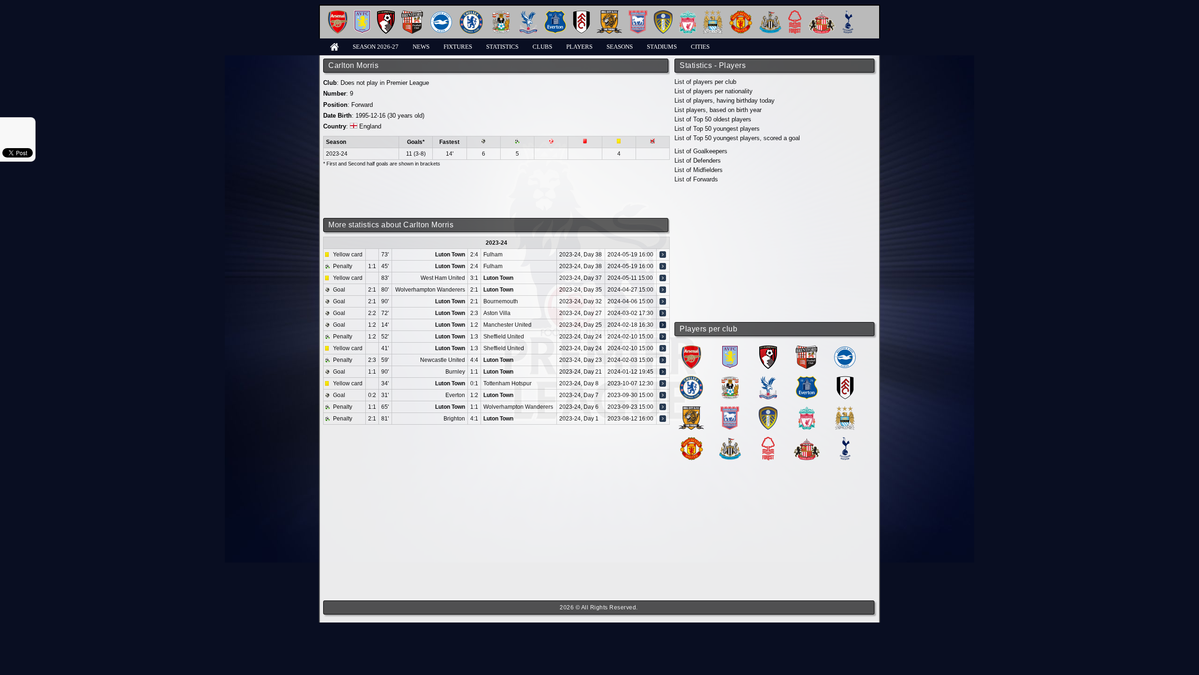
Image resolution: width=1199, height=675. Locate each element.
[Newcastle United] (770, 13)
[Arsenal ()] (691, 348)
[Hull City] (609, 13)
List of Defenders (697, 160)
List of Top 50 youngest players (717, 128)
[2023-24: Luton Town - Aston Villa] (662, 313)
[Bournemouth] (386, 13)
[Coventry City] (500, 13)
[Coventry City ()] (729, 379)
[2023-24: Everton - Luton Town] (662, 395)
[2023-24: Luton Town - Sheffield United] (662, 336)
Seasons (620, 46)
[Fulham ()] (845, 379)
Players (579, 46)
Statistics (502, 46)
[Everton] (555, 13)
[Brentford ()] (806, 348)
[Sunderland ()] (807, 440)
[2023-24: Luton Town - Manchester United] (662, 325)
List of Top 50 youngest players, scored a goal (737, 138)
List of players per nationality (713, 91)
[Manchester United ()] (691, 440)
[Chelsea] (471, 13)
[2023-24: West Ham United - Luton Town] (662, 278)
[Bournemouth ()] (768, 348)
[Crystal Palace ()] (768, 379)
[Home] (334, 46)
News (421, 46)
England (370, 126)
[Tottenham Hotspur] (848, 13)
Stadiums (662, 46)
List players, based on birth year (718, 109)
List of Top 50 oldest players (712, 119)
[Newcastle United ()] (729, 440)
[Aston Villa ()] (730, 348)
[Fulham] (581, 13)
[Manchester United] (740, 13)
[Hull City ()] (691, 409)
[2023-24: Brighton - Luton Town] (662, 418)
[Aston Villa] (362, 13)
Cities (700, 46)
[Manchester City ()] (845, 409)
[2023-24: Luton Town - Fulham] (662, 254)
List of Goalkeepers (700, 151)
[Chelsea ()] (691, 379)
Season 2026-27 (376, 46)
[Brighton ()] (845, 348)
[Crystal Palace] (528, 13)
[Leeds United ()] (768, 409)
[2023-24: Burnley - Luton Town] (662, 371)
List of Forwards (696, 179)
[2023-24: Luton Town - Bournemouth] (662, 301)
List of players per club (705, 81)
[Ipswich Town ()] (729, 409)
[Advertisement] (775, 253)
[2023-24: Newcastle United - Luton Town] (662, 360)
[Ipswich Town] (638, 13)
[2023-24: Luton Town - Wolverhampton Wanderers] (662, 407)
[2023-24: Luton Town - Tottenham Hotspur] (662, 383)
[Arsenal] (338, 13)
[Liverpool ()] (806, 409)
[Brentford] (412, 13)
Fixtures (458, 46)
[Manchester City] (713, 13)
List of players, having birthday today (724, 100)
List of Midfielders (698, 169)
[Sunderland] (822, 13)
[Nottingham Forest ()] (768, 440)
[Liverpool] (687, 13)
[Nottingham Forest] (794, 13)
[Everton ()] (807, 379)
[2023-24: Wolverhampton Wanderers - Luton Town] (662, 289)
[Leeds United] (663, 13)
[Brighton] (441, 13)
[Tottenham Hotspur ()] (845, 440)
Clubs (542, 46)
